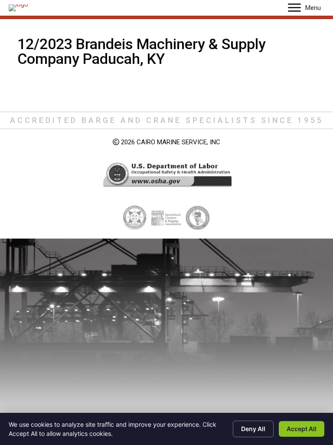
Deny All (253, 428)
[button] (294, 8)
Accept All (302, 428)
